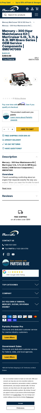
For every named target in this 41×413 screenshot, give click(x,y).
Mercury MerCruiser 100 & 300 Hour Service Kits (17, 22)
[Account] (32, 8)
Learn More (9, 337)
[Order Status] (27, 8)
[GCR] (4, 272)
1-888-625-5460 (10, 245)
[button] (37, 8)
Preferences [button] (29, 397)
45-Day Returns (12, 144)
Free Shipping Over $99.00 (17, 136)
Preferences (20, 408)
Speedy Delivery (13, 140)
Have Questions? (13, 148)
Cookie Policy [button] (17, 395)
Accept (20, 403)
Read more (6, 188)
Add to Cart (27, 129)
